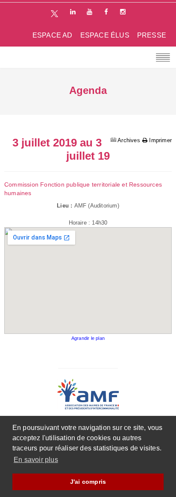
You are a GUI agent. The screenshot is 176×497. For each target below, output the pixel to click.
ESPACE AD (52, 35)
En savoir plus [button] (36, 459)
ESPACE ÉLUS (104, 35)
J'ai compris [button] (88, 481)
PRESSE (151, 35)
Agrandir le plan (88, 338)
